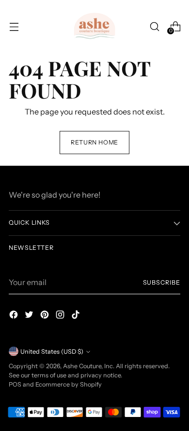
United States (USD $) (51, 351)
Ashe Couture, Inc (88, 366)
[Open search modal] (154, 26)
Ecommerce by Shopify (68, 384)
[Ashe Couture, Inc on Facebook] (14, 316)
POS (15, 384)
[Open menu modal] (14, 26)
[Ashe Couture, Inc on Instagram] (61, 316)
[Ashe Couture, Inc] (94, 26)
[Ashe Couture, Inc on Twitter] (30, 316)
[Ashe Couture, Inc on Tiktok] (76, 316)
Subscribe (161, 282)
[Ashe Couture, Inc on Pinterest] (45, 316)
